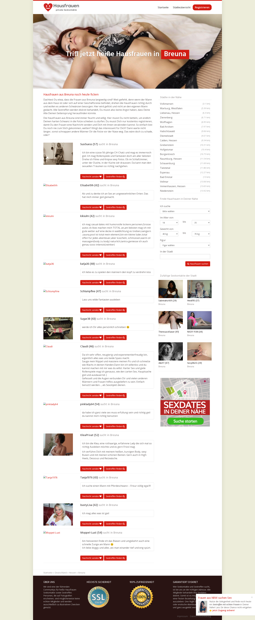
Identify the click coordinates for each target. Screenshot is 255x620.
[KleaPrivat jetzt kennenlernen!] (58, 444)
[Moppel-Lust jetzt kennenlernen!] (58, 542)
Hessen (72, 572)
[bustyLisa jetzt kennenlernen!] (58, 514)
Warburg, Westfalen (185, 108)
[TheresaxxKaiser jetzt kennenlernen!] (170, 320)
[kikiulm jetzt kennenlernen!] (58, 225)
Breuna (113, 144)
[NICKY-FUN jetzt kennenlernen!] (199, 320)
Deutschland (61, 572)
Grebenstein (185, 145)
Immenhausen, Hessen (185, 186)
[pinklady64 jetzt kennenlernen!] (58, 414)
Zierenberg (185, 117)
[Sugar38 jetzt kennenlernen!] (58, 328)
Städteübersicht (182, 7)
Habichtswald (185, 131)
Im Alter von (166, 217)
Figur (163, 240)
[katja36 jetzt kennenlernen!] (58, 273)
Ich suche (165, 206)
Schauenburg (185, 163)
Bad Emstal (185, 177)
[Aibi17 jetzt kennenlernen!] (170, 351)
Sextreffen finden (114, 176)
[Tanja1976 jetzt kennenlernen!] (58, 487)
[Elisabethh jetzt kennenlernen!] (58, 195)
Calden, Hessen (185, 140)
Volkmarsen (185, 103)
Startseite (163, 7)
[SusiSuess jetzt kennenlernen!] (58, 154)
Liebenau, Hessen (185, 113)
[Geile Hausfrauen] (61, 7)
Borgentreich (185, 154)
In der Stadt (166, 251)
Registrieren (202, 7)
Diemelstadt (185, 135)
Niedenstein (185, 190)
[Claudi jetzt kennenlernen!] (58, 356)
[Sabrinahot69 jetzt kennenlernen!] (170, 289)
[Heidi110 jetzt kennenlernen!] (199, 289)
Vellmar (185, 181)
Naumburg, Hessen (185, 158)
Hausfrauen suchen (198, 263)
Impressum (182, 616)
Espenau (185, 172)
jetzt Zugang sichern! (223, 610)
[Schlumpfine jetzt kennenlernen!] (58, 301)
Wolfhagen (185, 122)
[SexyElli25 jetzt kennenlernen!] (199, 351)
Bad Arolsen (185, 126)
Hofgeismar (185, 149)
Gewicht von (166, 229)
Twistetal (185, 168)
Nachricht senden (90, 176)
